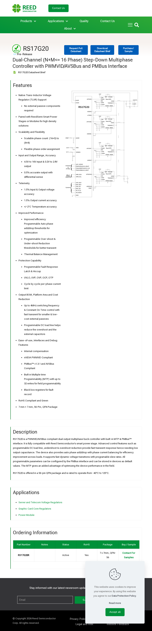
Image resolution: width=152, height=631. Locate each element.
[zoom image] (134, 95)
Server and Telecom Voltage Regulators (40, 502)
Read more (115, 603)
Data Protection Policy (124, 595)
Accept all (115, 612)
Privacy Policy (78, 619)
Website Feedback (118, 624)
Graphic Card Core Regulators (35, 508)
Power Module (26, 515)
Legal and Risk (84, 624)
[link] (102, 144)
